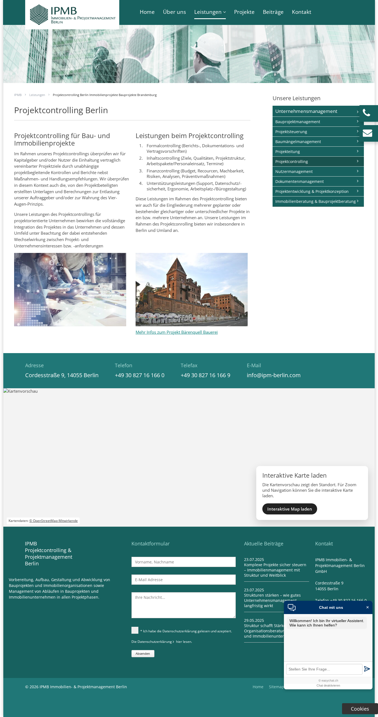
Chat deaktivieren (328, 685)
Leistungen (208, 11)
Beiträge (273, 11)
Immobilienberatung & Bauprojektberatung (315, 201)
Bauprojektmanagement (297, 121)
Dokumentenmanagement (299, 181)
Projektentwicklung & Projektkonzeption (312, 191)
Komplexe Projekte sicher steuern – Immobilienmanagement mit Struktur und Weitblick (275, 570)
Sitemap (276, 686)
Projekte (244, 11)
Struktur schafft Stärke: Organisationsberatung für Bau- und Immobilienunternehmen (274, 631)
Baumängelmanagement (298, 141)
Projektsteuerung (291, 131)
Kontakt (301, 11)
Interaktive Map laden (289, 509)
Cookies (360, 708)
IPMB (18, 95)
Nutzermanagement (294, 171)
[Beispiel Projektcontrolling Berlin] (192, 323)
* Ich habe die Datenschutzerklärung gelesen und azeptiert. (186, 631)
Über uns (174, 11)
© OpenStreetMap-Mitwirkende (53, 520)
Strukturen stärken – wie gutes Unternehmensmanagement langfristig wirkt (272, 600)
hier (179, 642)
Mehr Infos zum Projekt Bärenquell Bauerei (177, 332)
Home (147, 11)
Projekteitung (287, 151)
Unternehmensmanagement (306, 111)
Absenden (143, 653)
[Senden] (367, 669)
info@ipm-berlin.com (274, 375)
